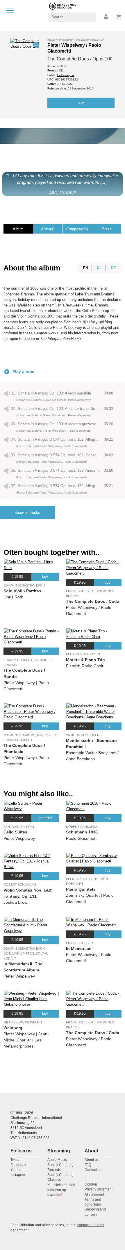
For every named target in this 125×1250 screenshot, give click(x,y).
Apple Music (57, 1159)
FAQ (88, 1165)
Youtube (17, 1170)
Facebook (18, 1165)
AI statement (94, 1194)
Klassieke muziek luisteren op (61, 1190)
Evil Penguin (65, 75)
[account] (106, 17)
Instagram (18, 1175)
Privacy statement (98, 1189)
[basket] (119, 17)
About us (92, 1159)
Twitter (15, 1159)
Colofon (91, 1184)
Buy (81, 102)
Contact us (93, 1170)
